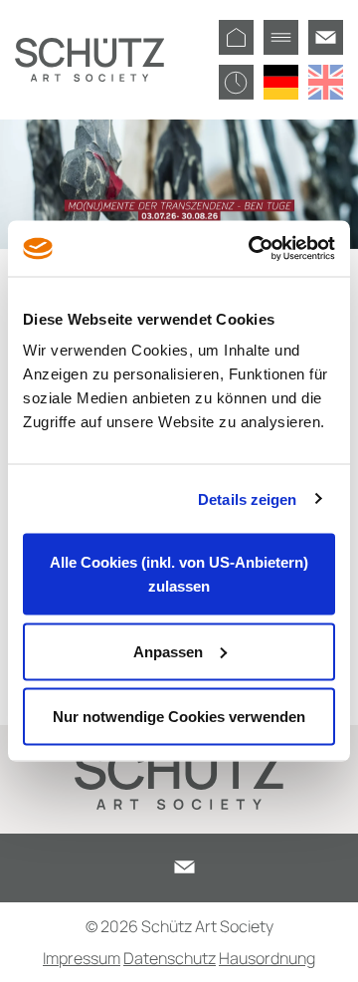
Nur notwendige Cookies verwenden (179, 716)
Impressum (81, 958)
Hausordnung (267, 958)
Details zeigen (247, 498)
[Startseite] (236, 37)
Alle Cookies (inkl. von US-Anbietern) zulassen (179, 574)
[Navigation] (281, 37)
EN (325, 82)
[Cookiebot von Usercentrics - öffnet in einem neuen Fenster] (252, 249)
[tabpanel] (179, 184)
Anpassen (168, 650)
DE (281, 82)
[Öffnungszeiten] (236, 82)
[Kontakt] (325, 37)
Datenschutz (169, 958)
